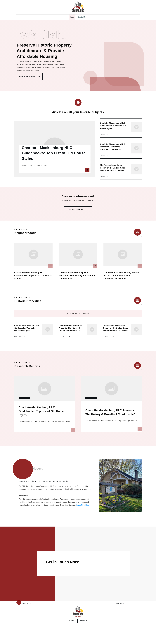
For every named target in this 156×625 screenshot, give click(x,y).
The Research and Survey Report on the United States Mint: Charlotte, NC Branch (112, 167)
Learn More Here (82, 505)
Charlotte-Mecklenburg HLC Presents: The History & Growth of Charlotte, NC (112, 147)
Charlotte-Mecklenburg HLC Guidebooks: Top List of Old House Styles (54, 153)
